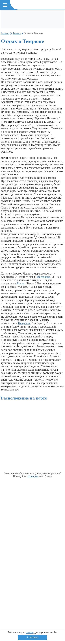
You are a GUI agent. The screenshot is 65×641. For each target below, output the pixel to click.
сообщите (33, 476)
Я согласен (32, 637)
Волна (20, 283)
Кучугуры (24, 323)
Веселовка (43, 276)
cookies (30, 632)
